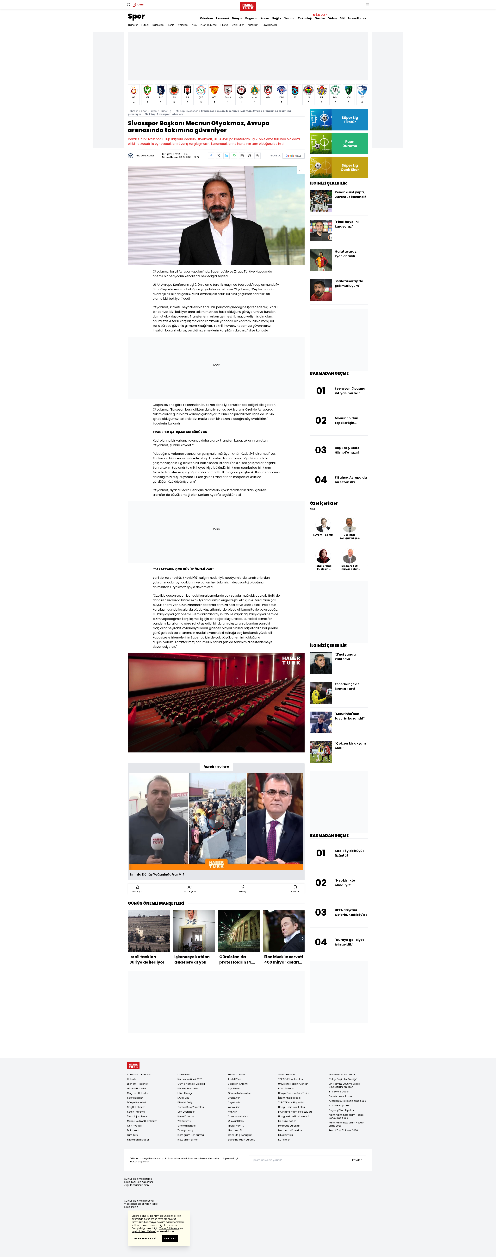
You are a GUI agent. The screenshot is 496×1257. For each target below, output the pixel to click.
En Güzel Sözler (287, 1121)
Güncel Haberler (136, 1088)
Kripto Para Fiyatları (138, 1139)
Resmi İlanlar (357, 18)
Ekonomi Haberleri (137, 1083)
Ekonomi (222, 18)
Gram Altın (234, 1097)
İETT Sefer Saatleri (339, 1091)
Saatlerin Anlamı (238, 1083)
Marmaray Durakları (290, 1130)
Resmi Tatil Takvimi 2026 (343, 1130)
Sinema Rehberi (186, 1125)
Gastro (320, 18)
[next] (302, 938)
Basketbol (158, 25)
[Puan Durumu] (339, 143)
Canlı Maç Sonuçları (240, 1135)
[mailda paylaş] (242, 156)
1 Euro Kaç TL (235, 1130)
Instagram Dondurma (190, 1135)
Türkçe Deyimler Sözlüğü (343, 1079)
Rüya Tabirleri (286, 1088)
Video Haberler (286, 1074)
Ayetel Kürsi (234, 1079)
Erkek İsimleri (285, 1135)
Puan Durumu (209, 25)
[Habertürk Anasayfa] (248, 5)
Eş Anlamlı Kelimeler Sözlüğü (295, 1111)
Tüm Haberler (269, 25)
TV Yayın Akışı (185, 1130)
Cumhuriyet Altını (238, 1116)
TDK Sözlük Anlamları (290, 1079)
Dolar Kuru (133, 1130)
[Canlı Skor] (339, 167)
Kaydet (357, 1160)
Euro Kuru (132, 1135)
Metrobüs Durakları (289, 1125)
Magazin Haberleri (137, 1093)
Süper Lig (166, 111)
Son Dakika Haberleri (139, 1074)
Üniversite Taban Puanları (293, 1083)
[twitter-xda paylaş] (219, 156)
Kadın (264, 18)
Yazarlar (252, 25)
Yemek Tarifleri (236, 1074)
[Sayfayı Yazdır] (250, 156)
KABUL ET (170, 1238)
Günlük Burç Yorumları (190, 1107)
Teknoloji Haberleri (137, 1116)
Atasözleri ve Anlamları (342, 1074)
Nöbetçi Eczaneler (187, 1088)
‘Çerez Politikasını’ (169, 1228)
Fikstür (224, 25)
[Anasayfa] (133, 1065)
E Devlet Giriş (184, 1102)
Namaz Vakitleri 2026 (189, 1079)
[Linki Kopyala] (257, 156)
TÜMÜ (313, 509)
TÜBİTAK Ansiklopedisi (291, 1102)
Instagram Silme (187, 1139)
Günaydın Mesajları (239, 1093)
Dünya (237, 18)
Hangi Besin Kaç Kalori (291, 1107)
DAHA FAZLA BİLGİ (145, 1238)
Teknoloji (305, 18)
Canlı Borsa (184, 1074)
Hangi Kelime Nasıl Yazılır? (293, 1116)
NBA (194, 25)
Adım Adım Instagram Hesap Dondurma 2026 (346, 1116)
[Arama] (128, 4)
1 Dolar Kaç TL (236, 1125)
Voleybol (183, 25)
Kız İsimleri (284, 1139)
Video (332, 18)
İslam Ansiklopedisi (289, 1097)
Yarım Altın (234, 1107)
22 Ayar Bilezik (236, 1121)
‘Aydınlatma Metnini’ (144, 1231)
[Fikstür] (339, 119)
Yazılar (289, 18)
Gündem (206, 18)
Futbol (145, 25)
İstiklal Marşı (184, 1093)
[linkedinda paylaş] (226, 156)
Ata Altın (233, 1111)
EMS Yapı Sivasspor (186, 111)
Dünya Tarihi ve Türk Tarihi (293, 1093)
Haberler (133, 111)
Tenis (171, 25)
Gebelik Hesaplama (340, 1096)
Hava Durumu (185, 1116)
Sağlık (276, 18)
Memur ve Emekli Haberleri (142, 1121)
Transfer (133, 25)
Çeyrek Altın (234, 1102)
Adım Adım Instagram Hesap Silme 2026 (346, 1124)
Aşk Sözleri (234, 1088)
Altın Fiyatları (134, 1125)
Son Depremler (186, 1111)
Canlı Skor (238, 25)
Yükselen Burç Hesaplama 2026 (347, 1101)
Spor (136, 16)
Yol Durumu (184, 1121)
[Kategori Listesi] (367, 4)
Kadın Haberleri (136, 1111)
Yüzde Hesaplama (339, 1105)
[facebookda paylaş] (211, 156)
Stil (342, 18)
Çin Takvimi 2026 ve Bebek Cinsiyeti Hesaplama (344, 1085)
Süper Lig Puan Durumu (241, 1139)
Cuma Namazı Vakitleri (191, 1083)
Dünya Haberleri (136, 1102)
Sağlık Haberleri (136, 1107)
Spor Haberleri (135, 1097)
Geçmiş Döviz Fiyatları (342, 1110)
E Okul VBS (183, 1097)
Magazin (251, 18)
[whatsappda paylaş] (234, 156)
